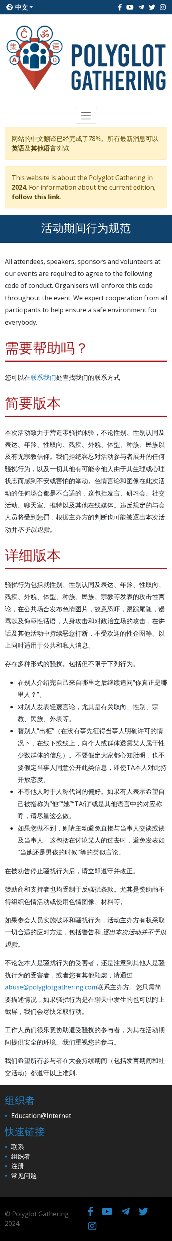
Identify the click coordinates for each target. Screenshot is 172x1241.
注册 (17, 1166)
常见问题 (24, 1175)
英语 (18, 148)
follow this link (36, 196)
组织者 (20, 1156)
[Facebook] (120, 7)
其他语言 (43, 148)
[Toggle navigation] (86, 116)
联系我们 (43, 377)
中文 (21, 7)
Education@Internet (41, 1115)
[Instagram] (163, 7)
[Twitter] (152, 7)
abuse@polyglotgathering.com (51, 987)
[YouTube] (130, 7)
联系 (17, 1146)
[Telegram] (141, 7)
